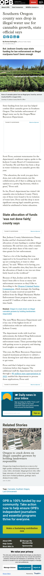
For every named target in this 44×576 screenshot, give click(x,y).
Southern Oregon (22, 489)
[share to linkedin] (14, 37)
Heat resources (17, 7)
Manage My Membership (27, 542)
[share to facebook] (7, 37)
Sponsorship (27, 546)
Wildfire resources (32, 7)
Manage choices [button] (10, 567)
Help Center (7, 544)
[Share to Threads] (18, 37)
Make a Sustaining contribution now (22, 529)
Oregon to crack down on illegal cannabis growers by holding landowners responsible (19, 311)
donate (33, 2)
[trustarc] (37, 573)
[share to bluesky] (11, 37)
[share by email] (4, 37)
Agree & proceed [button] (24, 567)
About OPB (5, 7)
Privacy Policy (7, 573)
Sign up (37, 413)
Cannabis (11, 489)
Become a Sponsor (34, 122)
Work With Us (8, 546)
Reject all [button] (37, 567)
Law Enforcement (10, 491)
